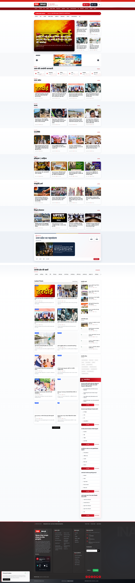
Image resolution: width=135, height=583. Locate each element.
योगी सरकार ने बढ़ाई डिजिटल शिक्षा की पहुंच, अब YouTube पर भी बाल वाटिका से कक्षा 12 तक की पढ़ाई (76, 225)
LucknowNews (88, 362)
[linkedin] (95, 577)
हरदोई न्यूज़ (41, 274)
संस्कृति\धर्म (63, 8)
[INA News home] (40, 4)
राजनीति (47, 8)
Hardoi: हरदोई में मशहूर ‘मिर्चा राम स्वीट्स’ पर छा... (94, 286)
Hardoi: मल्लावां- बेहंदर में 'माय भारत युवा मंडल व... (94, 335)
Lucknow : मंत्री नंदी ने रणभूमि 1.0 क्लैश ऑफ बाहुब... (94, 341)
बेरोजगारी (85, 475)
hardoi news (91, 360)
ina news (96, 360)
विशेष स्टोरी (81, 8)
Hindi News (83, 371)
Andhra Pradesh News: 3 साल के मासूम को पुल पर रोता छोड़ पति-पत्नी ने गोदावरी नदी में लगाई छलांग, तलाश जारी (76, 120)
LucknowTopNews (89, 364)
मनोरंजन (68, 8)
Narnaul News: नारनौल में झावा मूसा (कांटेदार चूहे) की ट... (44, 416)
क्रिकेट (46, 274)
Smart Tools (87, 523)
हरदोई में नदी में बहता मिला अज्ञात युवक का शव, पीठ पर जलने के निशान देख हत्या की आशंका (54, 39)
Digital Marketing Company (67, 546)
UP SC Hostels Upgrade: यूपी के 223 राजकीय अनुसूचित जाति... (66, 369)
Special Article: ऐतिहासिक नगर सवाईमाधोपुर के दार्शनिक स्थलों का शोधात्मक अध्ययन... (92, 173)
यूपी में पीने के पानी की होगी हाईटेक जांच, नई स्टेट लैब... (44, 345)
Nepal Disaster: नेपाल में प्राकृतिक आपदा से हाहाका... (94, 298)
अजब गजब (86, 8)
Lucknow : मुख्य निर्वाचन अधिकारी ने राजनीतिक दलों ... (94, 347)
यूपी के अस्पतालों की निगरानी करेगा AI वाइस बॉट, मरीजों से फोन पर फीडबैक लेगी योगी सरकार (92, 95)
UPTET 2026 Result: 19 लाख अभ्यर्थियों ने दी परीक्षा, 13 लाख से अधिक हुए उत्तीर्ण (59, 225)
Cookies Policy (77, 561)
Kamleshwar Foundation (66, 541)
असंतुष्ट (85, 437)
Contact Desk (93, 523)
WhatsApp (96, 570)
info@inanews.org (91, 539)
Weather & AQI (66, 536)
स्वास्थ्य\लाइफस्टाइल (73, 8)
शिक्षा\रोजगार (58, 8)
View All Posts (74, 281)
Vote (88, 404)
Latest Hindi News (84, 360)
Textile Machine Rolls (66, 544)
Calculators (57, 538)
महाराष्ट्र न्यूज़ (60, 274)
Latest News (99, 523)
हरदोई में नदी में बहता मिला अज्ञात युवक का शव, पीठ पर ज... (44, 299)
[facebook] (87, 577)
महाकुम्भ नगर (91, 274)
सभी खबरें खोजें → (98, 270)
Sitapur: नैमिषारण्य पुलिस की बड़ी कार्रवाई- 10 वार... (94, 292)
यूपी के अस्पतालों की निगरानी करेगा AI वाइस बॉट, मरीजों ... (67, 323)
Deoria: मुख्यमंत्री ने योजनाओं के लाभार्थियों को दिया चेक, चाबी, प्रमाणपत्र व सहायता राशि (59, 147)
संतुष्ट (84, 434)
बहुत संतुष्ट (85, 431)
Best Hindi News (58, 540)
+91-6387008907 (91, 535)
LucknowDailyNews (85, 366)
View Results (97, 424)
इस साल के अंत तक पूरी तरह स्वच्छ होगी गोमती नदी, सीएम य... (44, 323)
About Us (90, 0)
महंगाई (84, 478)
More (95, 8)
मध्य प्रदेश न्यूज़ (66, 274)
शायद (84, 415)
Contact (100, 0)
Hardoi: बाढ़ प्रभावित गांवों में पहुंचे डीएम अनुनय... (94, 310)
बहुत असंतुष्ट (85, 440)
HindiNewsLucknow (85, 373)
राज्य (44, 8)
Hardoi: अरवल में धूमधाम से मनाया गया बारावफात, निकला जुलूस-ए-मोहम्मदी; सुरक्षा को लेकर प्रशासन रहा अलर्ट (59, 198)
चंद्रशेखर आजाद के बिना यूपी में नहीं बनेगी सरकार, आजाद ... (67, 299)
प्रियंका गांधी (85, 461)
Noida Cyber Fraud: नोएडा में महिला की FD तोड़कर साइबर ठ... (67, 416)
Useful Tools (57, 536)
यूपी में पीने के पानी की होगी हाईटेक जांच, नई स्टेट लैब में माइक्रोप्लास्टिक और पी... (94, 47)
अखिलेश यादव (86, 455)
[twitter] (89, 577)
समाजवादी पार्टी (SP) (87, 502)
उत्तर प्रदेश (40, 8)
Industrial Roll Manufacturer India (58, 546)
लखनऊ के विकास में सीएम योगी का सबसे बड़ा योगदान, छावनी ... (44, 369)
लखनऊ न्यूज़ (91, 27)
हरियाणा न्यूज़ (78, 274)
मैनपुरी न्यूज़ (96, 274)
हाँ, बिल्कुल (85, 411)
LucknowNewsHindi (90, 371)
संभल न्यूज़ (78, 27)
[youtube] (97, 577)
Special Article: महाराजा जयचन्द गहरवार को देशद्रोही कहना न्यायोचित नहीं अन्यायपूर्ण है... (76, 173)
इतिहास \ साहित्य (52, 8)
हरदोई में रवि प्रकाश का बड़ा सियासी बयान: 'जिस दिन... (94, 329)
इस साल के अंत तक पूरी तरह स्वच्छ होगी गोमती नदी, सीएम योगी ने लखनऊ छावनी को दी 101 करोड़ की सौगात (76, 95)
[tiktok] (100, 577)
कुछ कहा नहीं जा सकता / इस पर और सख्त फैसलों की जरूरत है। (91, 401)
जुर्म (78, 8)
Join (98, 550)
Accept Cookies (6, 579)
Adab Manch (57, 543)
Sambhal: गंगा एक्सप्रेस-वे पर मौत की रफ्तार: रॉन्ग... (94, 323)
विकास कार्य (85, 487)
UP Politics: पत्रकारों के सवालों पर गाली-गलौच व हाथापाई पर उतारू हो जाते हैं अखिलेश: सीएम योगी (76, 147)
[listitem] (39, 73)
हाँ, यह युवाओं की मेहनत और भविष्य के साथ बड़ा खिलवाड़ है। (91, 389)
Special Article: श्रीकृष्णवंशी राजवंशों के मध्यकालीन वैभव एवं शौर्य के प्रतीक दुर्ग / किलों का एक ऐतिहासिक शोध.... (58, 173)
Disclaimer (77, 559)
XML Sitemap (77, 564)
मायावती (85, 458)
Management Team (58, 534)
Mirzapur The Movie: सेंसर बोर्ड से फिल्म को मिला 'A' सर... (67, 392)
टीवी (50, 274)
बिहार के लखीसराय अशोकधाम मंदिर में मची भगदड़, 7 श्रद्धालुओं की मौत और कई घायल (93, 198)
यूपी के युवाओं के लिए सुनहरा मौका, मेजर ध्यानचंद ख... (94, 304)
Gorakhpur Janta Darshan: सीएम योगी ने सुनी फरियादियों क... (43, 392)
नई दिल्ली (91, 8)
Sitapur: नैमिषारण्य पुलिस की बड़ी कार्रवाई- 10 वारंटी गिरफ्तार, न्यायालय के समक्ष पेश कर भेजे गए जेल (65, 13)
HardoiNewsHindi (94, 369)
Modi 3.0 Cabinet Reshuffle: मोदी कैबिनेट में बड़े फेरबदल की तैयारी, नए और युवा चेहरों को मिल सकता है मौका (93, 147)
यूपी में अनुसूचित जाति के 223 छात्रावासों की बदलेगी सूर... (67, 345)
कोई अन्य (85, 464)
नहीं (84, 418)
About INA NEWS (58, 533)
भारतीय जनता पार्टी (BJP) (87, 499)
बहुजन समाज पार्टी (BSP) (87, 505)
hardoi (83, 362)
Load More (55, 427)
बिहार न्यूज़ (54, 274)
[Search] (99, 4)
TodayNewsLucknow (93, 366)
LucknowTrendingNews (85, 369)
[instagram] (92, 577)
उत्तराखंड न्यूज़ (72, 274)
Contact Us (66, 548)
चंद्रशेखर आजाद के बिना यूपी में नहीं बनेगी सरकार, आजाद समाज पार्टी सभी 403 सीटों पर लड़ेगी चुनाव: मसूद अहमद (59, 95)
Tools (36, 8)
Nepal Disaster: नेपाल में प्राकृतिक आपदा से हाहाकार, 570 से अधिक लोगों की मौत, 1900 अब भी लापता (41, 120)
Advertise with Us (95, 0)
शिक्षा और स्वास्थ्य (86, 484)
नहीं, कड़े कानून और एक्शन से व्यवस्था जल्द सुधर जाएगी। (90, 393)
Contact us (89, 570)
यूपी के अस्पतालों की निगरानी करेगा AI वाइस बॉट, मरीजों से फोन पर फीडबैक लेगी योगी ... (82, 47)
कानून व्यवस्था (85, 481)
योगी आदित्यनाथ (86, 452)
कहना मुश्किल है (86, 421)
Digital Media (66, 538)
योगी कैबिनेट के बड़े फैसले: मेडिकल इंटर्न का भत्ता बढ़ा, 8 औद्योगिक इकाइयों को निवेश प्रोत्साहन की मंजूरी (92, 225)
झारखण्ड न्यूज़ (85, 274)
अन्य (84, 511)
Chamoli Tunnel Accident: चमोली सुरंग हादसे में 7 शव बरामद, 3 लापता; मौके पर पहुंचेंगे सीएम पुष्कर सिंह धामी (63, 248)
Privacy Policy (77, 557)
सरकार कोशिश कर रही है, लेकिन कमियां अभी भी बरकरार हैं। (91, 397)
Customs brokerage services (58, 549)
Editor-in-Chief (66, 533)
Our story (37, 554)
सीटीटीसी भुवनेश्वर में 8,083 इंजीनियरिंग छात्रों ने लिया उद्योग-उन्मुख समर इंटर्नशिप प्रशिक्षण (42, 225)
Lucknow (83, 364)
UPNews (93, 362)
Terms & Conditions (78, 555)
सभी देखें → (98, 80)
